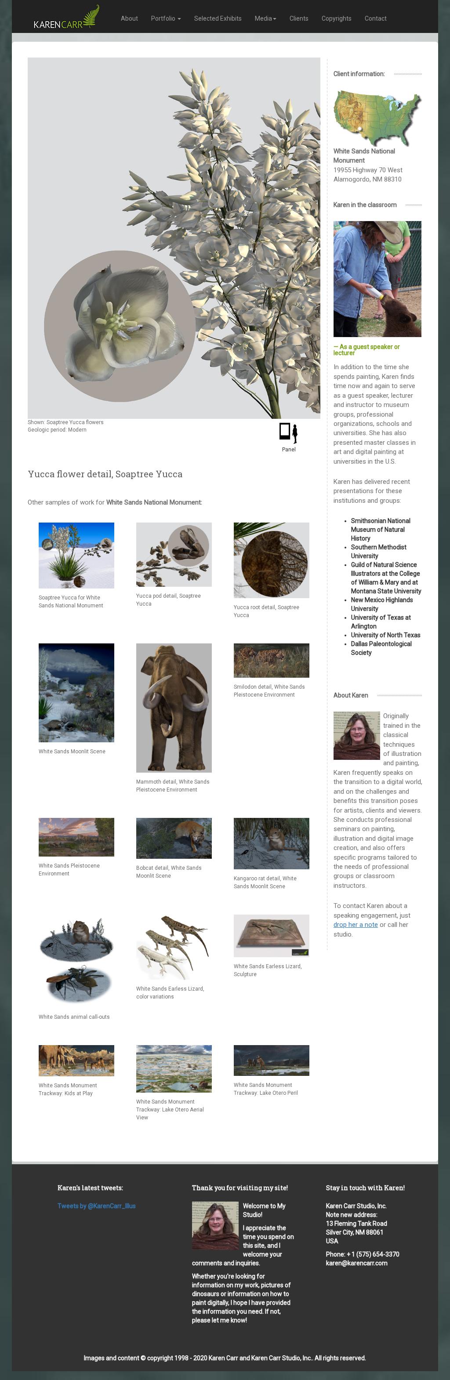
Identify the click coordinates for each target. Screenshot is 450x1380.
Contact (376, 18)
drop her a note (356, 925)
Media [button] (263, 18)
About (129, 18)
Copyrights (337, 18)
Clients (299, 18)
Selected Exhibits (218, 18)
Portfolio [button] (164, 18)
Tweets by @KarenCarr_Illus (97, 1205)
